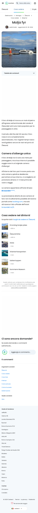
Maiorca (4, 477)
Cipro (3, 474)
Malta (3, 457)
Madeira (4, 453)
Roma (3, 470)
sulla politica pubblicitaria (19, 288)
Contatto (4, 493)
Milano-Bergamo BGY (8, 433)
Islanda (4, 464)
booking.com (17, 201)
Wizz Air (4, 443)
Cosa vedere (19, 9)
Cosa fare (5, 377)
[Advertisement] (19, 97)
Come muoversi (7, 387)
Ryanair (4, 423)
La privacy (24, 499)
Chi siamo (5, 489)
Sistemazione (6, 391)
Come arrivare (6, 384)
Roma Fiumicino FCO (8, 426)
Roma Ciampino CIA (8, 440)
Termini (17, 499)
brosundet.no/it (8, 207)
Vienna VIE (5, 416)
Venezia (4, 460)
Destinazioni (9, 15)
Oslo (3, 399)
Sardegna (5, 429)
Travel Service (6, 447)
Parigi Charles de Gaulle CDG (11, 450)
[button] (2, 3)
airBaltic (4, 412)
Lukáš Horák (13, 27)
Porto (3, 481)
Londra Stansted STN (8, 419)
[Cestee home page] (9, 3)
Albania (4, 467)
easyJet (4, 436)
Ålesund (5, 9)
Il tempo (4, 380)
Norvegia (18, 15)
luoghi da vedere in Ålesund (24, 219)
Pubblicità (32, 499)
